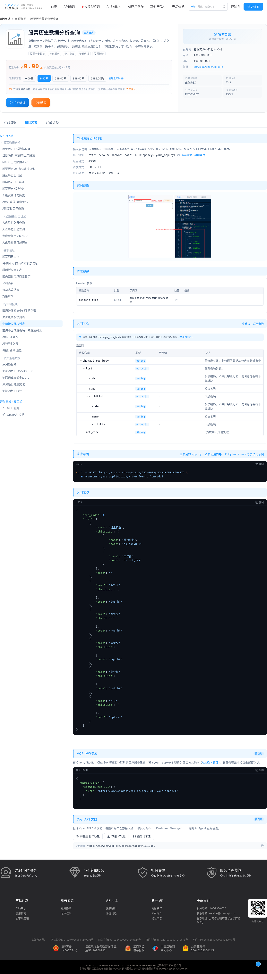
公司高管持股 (10, 290)
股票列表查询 (10, 256)
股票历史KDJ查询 (13, 188)
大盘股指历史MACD (15, 236)
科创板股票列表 (12, 270)
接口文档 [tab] (31, 122)
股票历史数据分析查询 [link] (44, 18)
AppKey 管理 (210, 762)
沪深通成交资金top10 (16, 377)
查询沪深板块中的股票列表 (19, 310)
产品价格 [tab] (52, 122)
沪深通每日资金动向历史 (17, 371)
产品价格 (178, 6)
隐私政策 (66, 913)
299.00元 (60, 78)
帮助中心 (21, 908)
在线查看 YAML (90, 836)
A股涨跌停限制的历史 (16, 202)
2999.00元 (97, 78)
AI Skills (113, 6)
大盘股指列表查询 (13, 222)
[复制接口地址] (178, 155)
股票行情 (99, 53)
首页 (54, 6)
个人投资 (69, 53)
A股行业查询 (10, 337)
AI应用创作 (136, 6)
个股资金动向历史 (13, 195)
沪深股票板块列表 (13, 317)
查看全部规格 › (116, 78)
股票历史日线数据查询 (16, 149)
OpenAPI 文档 (15, 415)
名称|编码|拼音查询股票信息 (20, 263)
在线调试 (19, 102)
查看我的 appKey (191, 454)
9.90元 (44, 78)
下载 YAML (118, 836)
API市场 (69, 6)
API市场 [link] (5, 18)
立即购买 (40, 102)
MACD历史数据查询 (15, 162)
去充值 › (130, 89)
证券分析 (84, 53)
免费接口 (111, 908)
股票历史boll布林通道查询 (18, 168)
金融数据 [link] (20, 18)
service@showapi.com (208, 67)
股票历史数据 (37, 53)
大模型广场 (92, 6)
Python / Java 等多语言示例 (246, 454)
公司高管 (8, 283)
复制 (261, 464)
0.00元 (29, 78)
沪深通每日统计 (12, 391)
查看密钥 (187, 155)
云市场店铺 (22, 918)
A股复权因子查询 (13, 208)
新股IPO (7, 296)
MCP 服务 (13, 408)
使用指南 (21, 913)
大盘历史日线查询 (13, 229)
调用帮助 (199, 155)
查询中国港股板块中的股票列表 (22, 330)
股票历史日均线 (12, 175)
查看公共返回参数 (253, 324)
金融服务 (54, 53)
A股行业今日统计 (13, 350)
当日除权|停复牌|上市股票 (18, 155)
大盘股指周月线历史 (15, 242)
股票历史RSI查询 (13, 182)
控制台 (235, 6)
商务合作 (156, 908)
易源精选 (111, 913)
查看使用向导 (213, 454)
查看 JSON (144, 836)
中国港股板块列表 (13, 324)
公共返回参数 (184, 337)
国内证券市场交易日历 (16, 276)
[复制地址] (262, 845)
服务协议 (66, 908)
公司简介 (156, 913)
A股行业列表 (10, 343)
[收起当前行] (80, 360)
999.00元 (78, 78)
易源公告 (156, 918)
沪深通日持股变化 (13, 384)
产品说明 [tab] (10, 122)
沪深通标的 (9, 364)
